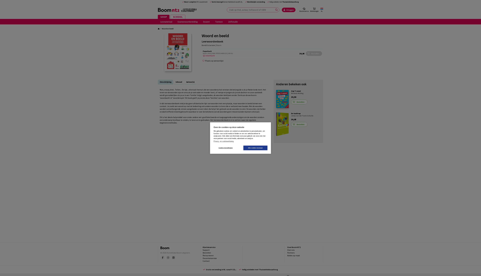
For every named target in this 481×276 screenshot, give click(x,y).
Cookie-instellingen (226, 148)
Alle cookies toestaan (255, 148)
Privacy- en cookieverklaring (224, 141)
